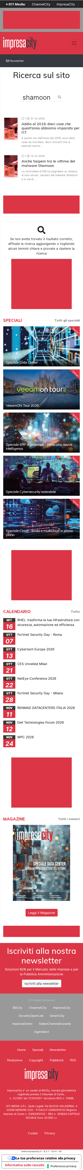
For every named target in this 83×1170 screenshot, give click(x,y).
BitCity (18, 1008)
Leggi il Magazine (41, 913)
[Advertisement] (43, 931)
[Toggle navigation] (74, 43)
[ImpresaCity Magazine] (41, 863)
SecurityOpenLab (31, 1016)
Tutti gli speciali (67, 320)
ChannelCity (41, 4)
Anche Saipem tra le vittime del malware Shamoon (48, 163)
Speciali (37, 1050)
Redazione (15, 1060)
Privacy (49, 1133)
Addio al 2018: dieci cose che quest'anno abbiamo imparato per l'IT (51, 128)
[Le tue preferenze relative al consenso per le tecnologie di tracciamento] (62, 1166)
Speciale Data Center (22, 362)
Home (21, 1050)
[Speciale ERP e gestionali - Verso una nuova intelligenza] (41, 433)
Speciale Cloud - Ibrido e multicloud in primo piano (39, 532)
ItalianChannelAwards (55, 1024)
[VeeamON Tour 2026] (41, 389)
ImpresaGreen (22, 1024)
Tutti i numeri (69, 819)
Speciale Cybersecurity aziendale (31, 491)
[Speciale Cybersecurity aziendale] (41, 476)
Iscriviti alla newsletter (42, 983)
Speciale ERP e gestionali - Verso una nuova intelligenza (39, 446)
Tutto (75, 611)
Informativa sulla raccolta (25, 1165)
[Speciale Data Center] (41, 346)
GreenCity (57, 1016)
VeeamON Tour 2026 (22, 405)
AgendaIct (41, 1032)
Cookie (33, 1133)
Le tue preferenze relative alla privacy (45, 1158)
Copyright (36, 1060)
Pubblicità (56, 1060)
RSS (73, 1060)
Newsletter (16, 61)
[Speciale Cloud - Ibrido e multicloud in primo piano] (41, 519)
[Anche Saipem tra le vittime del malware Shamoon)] (11, 166)
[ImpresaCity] (19, 43)
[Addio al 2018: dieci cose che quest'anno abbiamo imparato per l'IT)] (11, 129)
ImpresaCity (66, 4)
